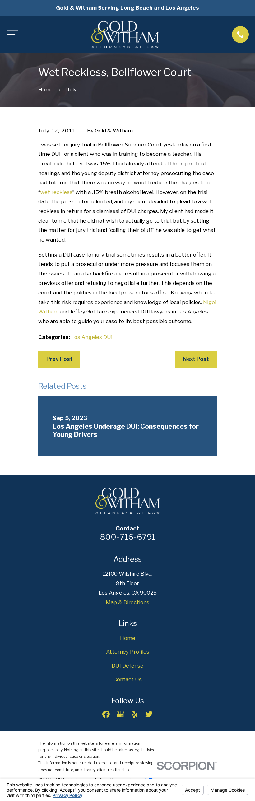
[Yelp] (134, 714)
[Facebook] (106, 714)
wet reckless (56, 192)
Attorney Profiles (127, 652)
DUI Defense (127, 666)
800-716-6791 (127, 537)
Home (127, 638)
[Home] (125, 34)
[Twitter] (149, 714)
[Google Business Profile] (120, 714)
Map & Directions (127, 602)
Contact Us (128, 679)
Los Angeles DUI (92, 337)
